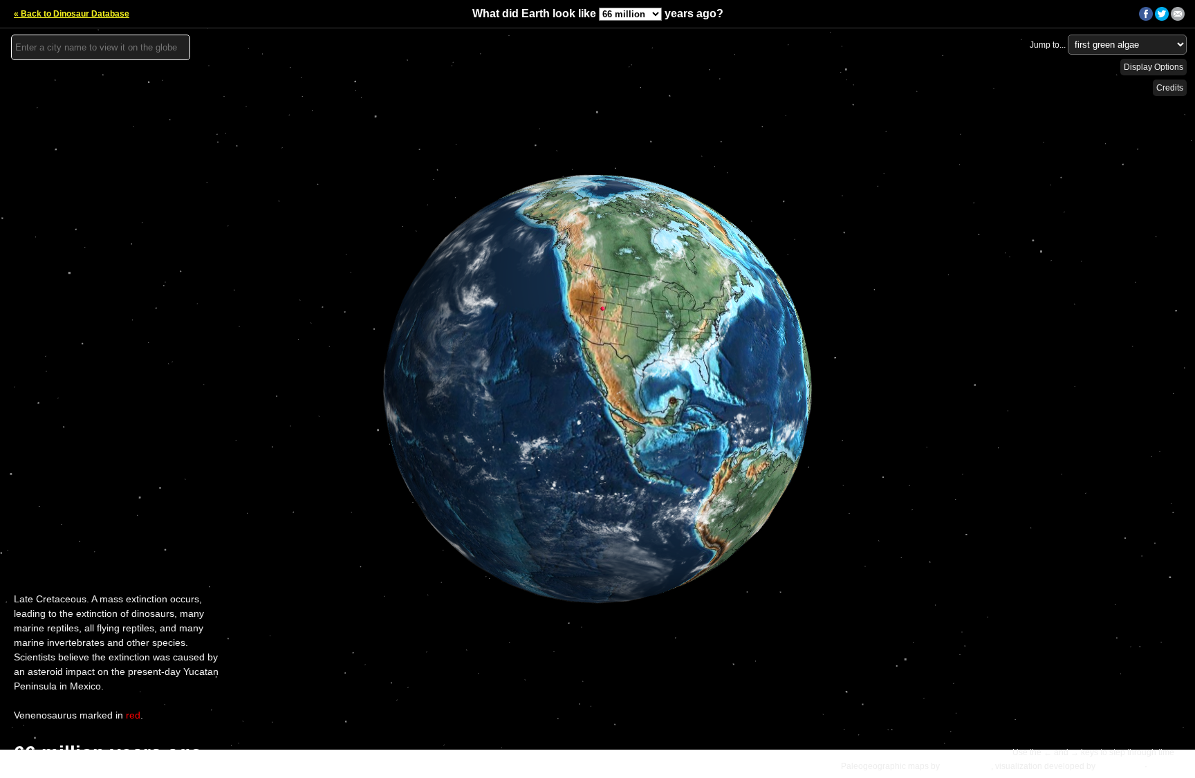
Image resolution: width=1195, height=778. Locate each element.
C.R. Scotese (966, 766)
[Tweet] (1162, 18)
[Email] (1178, 18)
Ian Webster (1119, 766)
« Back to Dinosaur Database (71, 14)
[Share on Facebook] (1146, 18)
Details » (1168, 766)
